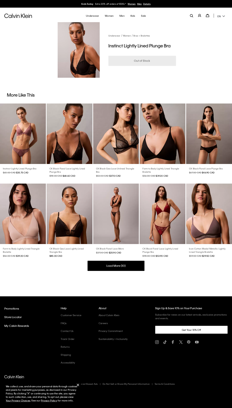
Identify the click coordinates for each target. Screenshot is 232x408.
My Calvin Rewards (16, 326)
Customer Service (71, 315)
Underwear (114, 35)
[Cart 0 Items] (207, 15)
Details (146, 3)
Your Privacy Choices (18, 400)
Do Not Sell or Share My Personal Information (126, 383)
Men (139, 3)
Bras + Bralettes (141, 35)
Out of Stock (142, 60)
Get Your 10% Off (191, 329)
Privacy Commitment (111, 330)
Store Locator (13, 317)
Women (132, 3)
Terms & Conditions (165, 383)
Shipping (66, 354)
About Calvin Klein (109, 315)
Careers (103, 323)
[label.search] (191, 15)
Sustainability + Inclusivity (113, 338)
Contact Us (67, 330)
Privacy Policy (49, 400)
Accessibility (68, 362)
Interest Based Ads (88, 383)
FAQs (64, 323)
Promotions (11, 308)
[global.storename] (18, 15)
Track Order (67, 338)
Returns (65, 346)
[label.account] (199, 15)
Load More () (116, 265)
